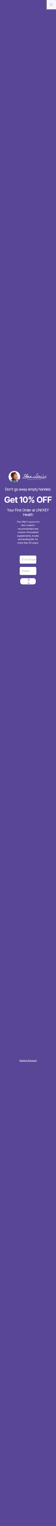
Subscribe (29, 581)
